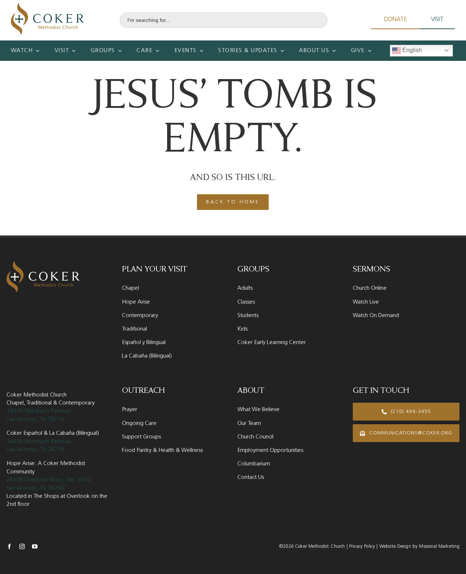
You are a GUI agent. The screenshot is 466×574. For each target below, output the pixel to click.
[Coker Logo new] (47, 5)
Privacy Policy (361, 546)
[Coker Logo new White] (43, 263)
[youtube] (34, 546)
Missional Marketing (439, 546)
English (411, 50)
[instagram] (22, 546)
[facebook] (9, 546)
